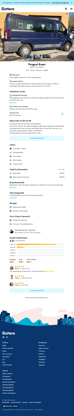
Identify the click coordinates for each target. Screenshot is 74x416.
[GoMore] (8, 8)
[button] (71, 2)
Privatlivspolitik (16, 402)
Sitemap (24, 402)
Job (3, 359)
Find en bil (42, 345)
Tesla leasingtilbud (8, 385)
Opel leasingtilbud (7, 390)
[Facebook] (3, 337)
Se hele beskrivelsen (37, 138)
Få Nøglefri (42, 359)
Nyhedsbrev (6, 357)
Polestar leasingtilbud (9, 393)
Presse (4, 351)
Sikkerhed (42, 365)
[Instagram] (7, 337)
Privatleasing (6, 376)
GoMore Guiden (7, 365)
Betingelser (5, 402)
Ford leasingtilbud (7, 387)
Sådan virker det (44, 348)
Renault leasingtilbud (8, 382)
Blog (3, 362)
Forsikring (42, 362)
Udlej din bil (42, 357)
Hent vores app (7, 354)
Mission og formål (7, 348)
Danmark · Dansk (11, 406)
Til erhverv (42, 351)
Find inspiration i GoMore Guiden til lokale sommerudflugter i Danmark (35, 3)
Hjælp (4, 345)
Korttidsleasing (7, 379)
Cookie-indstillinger (35, 402)
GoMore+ (41, 354)
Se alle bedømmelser (37, 291)
